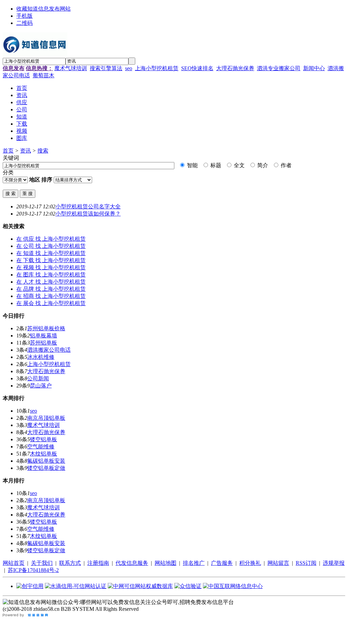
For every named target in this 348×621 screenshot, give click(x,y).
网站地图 (165, 563)
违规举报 (334, 563)
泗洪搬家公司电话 (49, 350)
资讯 (25, 151)
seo (128, 68)
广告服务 (222, 563)
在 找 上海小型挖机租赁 (51, 239)
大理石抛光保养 (235, 68)
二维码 (24, 23)
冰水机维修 (40, 357)
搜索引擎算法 (106, 68)
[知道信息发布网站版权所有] (26, 615)
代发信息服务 (132, 563)
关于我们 (42, 563)
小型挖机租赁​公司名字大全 (88, 206)
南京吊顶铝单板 (46, 418)
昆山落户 (41, 385)
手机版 (24, 16)
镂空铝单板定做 (46, 468)
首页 (8, 151)
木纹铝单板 (43, 454)
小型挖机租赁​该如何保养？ (88, 214)
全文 (238, 165)
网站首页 (13, 563)
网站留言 (278, 563)
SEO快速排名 (197, 68)
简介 (262, 165)
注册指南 (98, 563)
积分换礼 (250, 563)
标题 (215, 165)
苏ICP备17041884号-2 (33, 570)
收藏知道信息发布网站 (43, 9)
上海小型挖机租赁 (156, 68)
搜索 (42, 151)
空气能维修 (40, 446)
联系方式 (70, 563)
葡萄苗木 (43, 75)
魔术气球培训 (70, 68)
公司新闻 (38, 378)
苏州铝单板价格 (46, 328)
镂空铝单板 (43, 439)
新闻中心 (314, 68)
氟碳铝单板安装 (46, 461)
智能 (192, 165)
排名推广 (194, 563)
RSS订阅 (306, 563)
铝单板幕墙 (43, 335)
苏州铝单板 (43, 343)
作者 (285, 165)
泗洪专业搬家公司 (278, 68)
